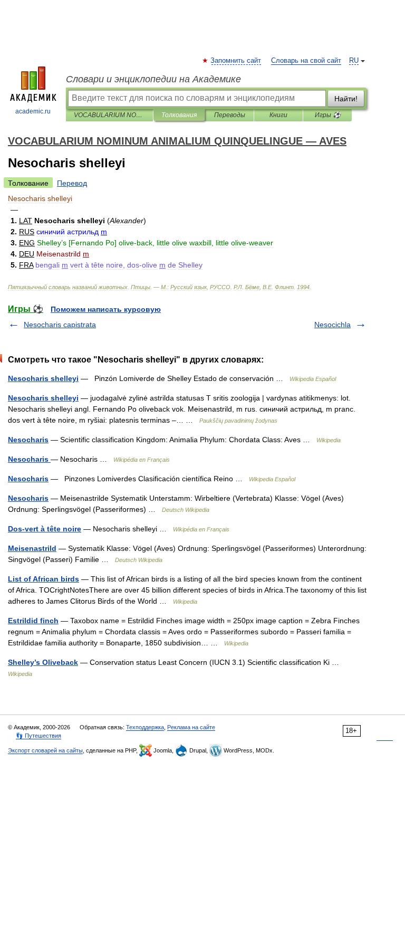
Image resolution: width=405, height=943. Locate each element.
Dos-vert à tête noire (44, 529)
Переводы (229, 115)
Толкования (179, 115)
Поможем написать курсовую (106, 309)
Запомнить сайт (236, 60)
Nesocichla (332, 324)
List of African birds (43, 579)
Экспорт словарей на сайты (45, 750)
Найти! (346, 98)
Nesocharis (28, 439)
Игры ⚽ (328, 115)
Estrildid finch (33, 620)
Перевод (72, 183)
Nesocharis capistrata (60, 324)
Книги (278, 115)
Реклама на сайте (191, 727)
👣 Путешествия (38, 735)
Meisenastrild (32, 548)
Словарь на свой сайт (306, 60)
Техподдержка (145, 727)
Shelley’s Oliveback (43, 662)
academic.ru (33, 111)
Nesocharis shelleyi (43, 378)
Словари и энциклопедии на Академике (153, 79)
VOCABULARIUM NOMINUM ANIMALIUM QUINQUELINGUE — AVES (109, 115)
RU (354, 60)
